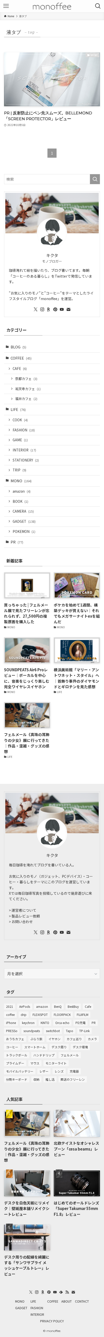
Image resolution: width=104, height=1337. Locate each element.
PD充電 (80, 1022)
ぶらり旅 (36, 1039)
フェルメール (70, 1055)
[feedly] (61, 1292)
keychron (28, 1022)
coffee (10, 1014)
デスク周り (59, 1047)
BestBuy (73, 1006)
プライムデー (15, 1063)
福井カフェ (26, 398)
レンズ (59, 1071)
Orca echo (62, 1022)
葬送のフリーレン (73, 1079)
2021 (9, 1006)
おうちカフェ (15, 1039)
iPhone (11, 1022)
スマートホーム (34, 1047)
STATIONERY (26, 460)
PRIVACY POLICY (52, 1321)
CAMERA (23, 511)
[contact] (68, 309)
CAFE (20, 368)
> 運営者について (22, 910)
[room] (48, 309)
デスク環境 (80, 1047)
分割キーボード (16, 1079)
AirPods (24, 1006)
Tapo (69, 1031)
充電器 (74, 1071)
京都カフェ (26, 378)
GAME (20, 439)
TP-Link (84, 1031)
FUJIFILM (82, 1014)
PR (17, 542)
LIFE (18, 409)
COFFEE (21, 358)
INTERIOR (24, 450)
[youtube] (61, 309)
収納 (36, 1079)
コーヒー (12, 1047)
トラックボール (16, 1055)
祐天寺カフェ (28, 388)
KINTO (45, 1022)
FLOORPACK (62, 1014)
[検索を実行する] (95, 179)
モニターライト (56, 1063)
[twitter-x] (35, 309)
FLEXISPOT (40, 1014)
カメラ (92, 1039)
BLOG (18, 346)
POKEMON (24, 531)
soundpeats (31, 1031)
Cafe (88, 1006)
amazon (22, 491)
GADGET (24, 521)
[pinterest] (55, 309)
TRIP (19, 470)
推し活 (50, 1079)
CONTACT (82, 1301)
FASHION (24, 430)
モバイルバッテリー (19, 1071)
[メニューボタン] (6, 6)
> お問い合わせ (21, 921)
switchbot (53, 1031)
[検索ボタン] (98, 6)
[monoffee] (52, 6)
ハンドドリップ (44, 1055)
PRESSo (11, 1031)
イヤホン (54, 1039)
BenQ (58, 1006)
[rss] (67, 1292)
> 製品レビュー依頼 (24, 915)
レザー (43, 1071)
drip (24, 1014)
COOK (20, 419)
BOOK (20, 501)
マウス (34, 1063)
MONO (21, 480)
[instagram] (42, 309)
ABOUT (66, 1301)
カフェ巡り (74, 1039)
